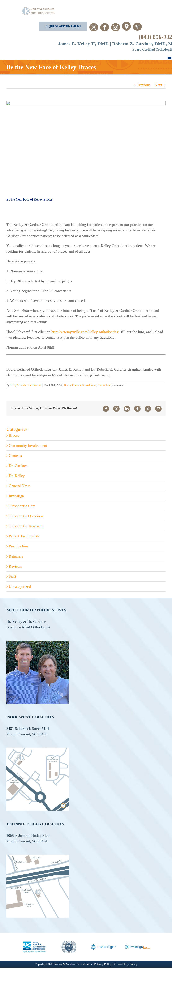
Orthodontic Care (22, 506)
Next (158, 85)
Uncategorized (20, 586)
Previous (143, 85)
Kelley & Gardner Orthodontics (25, 385)
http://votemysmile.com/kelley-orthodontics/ (85, 332)
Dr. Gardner (18, 466)
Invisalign (16, 496)
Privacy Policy (103, 964)
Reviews (15, 566)
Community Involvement (28, 445)
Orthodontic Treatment (26, 526)
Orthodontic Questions (26, 516)
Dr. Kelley (17, 476)
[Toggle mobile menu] (170, 57)
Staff (12, 576)
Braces (67, 385)
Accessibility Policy (125, 964)
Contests (76, 385)
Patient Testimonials (24, 536)
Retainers (16, 556)
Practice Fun (104, 385)
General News (89, 385)
